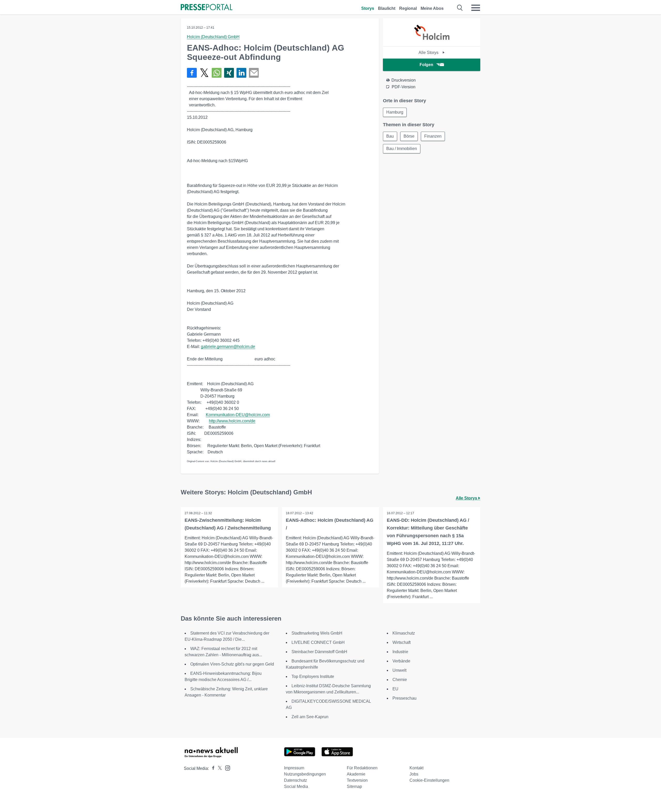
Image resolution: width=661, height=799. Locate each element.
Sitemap (354, 786)
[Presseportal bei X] (218, 768)
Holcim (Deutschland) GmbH (213, 37)
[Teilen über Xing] (229, 73)
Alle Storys (429, 52)
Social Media (296, 786)
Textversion (357, 780)
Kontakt (416, 768)
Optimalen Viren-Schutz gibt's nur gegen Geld (232, 664)
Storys (367, 8)
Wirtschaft (401, 642)
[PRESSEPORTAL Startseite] (206, 7)
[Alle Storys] (431, 41)
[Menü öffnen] (475, 7)
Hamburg (394, 112)
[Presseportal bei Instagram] (226, 767)
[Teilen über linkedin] (241, 73)
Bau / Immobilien (401, 148)
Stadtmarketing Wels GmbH (317, 633)
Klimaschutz (403, 633)
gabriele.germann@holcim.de (228, 346)
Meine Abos (432, 8)
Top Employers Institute (313, 676)
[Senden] (254, 73)
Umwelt (399, 670)
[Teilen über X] (204, 73)
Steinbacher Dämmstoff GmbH (319, 652)
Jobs (414, 774)
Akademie (356, 774)
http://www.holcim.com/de (232, 421)
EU (395, 689)
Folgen (426, 64)
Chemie (399, 679)
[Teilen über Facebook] (192, 73)
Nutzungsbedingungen (305, 774)
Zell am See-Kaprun (310, 717)
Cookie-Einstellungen (429, 780)
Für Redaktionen (362, 768)
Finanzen (433, 136)
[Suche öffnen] (460, 7)
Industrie (400, 652)
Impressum (294, 768)
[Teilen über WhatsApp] (217, 73)
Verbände (401, 661)
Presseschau (404, 698)
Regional (408, 8)
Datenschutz (295, 780)
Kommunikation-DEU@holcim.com (238, 415)
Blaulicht (386, 8)
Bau (390, 136)
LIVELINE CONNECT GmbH (318, 642)
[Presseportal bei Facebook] (212, 768)
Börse (409, 136)
